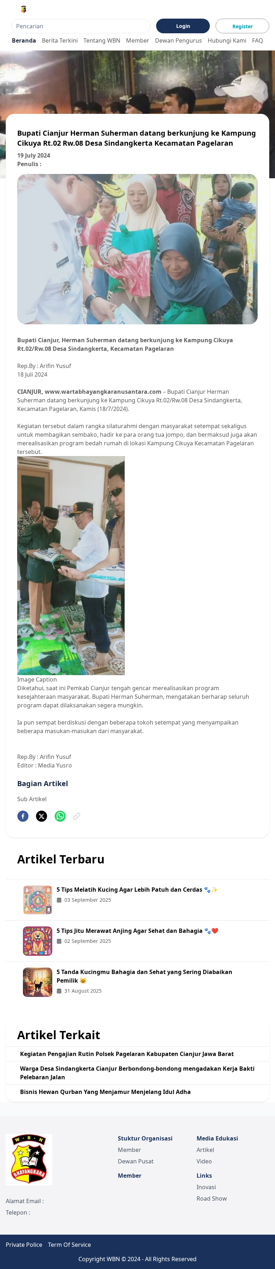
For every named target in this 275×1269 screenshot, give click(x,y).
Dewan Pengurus (178, 40)
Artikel (205, 1150)
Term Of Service (69, 1245)
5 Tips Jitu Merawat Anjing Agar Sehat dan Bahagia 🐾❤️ (137, 931)
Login (183, 26)
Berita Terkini (60, 40)
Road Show (212, 1198)
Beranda (24, 40)
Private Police (24, 1245)
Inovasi (206, 1187)
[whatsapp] (60, 816)
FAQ (257, 40)
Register (242, 26)
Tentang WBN (101, 40)
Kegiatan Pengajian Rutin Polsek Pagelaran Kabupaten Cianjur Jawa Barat (127, 1054)
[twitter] (41, 816)
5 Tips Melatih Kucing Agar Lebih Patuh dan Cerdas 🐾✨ (137, 889)
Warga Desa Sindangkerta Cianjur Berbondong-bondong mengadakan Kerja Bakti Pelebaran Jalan (137, 1073)
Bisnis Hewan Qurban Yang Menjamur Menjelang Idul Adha (105, 1092)
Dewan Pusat (136, 1161)
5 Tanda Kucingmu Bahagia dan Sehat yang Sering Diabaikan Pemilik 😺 (144, 976)
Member (137, 40)
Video (204, 1161)
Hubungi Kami (227, 40)
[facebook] (23, 816)
